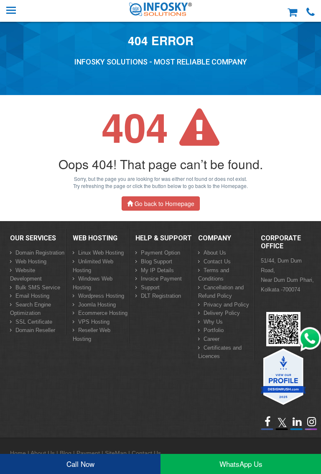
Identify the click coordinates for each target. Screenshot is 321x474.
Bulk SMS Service (37, 287)
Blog (65, 453)
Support (150, 287)
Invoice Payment (161, 279)
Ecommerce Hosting (102, 313)
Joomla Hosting (97, 304)
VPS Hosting (94, 322)
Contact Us (217, 261)
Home (18, 453)
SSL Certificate (33, 322)
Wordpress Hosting (101, 296)
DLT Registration (161, 296)
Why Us (213, 322)
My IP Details (157, 270)
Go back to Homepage (163, 203)
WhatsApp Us (240, 464)
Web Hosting (30, 261)
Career (211, 339)
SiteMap (116, 453)
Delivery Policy (222, 313)
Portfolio (214, 330)
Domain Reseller (35, 330)
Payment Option (160, 253)
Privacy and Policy (226, 304)
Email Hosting (32, 296)
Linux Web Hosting (101, 253)
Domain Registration (39, 253)
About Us (215, 253)
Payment (88, 453)
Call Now (80, 464)
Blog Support (156, 261)
